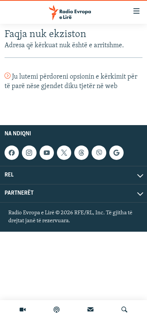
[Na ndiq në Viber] (99, 153)
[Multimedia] (22, 309)
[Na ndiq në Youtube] (47, 153)
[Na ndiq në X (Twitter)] (64, 153)
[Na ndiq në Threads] (81, 153)
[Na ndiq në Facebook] (12, 153)
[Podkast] (56, 309)
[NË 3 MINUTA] (90, 309)
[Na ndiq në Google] (116, 153)
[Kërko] (124, 309)
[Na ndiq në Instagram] (29, 153)
